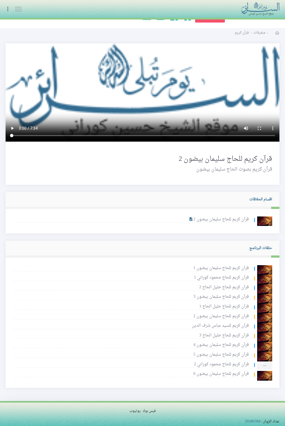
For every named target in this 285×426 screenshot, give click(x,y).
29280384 (253, 421)
